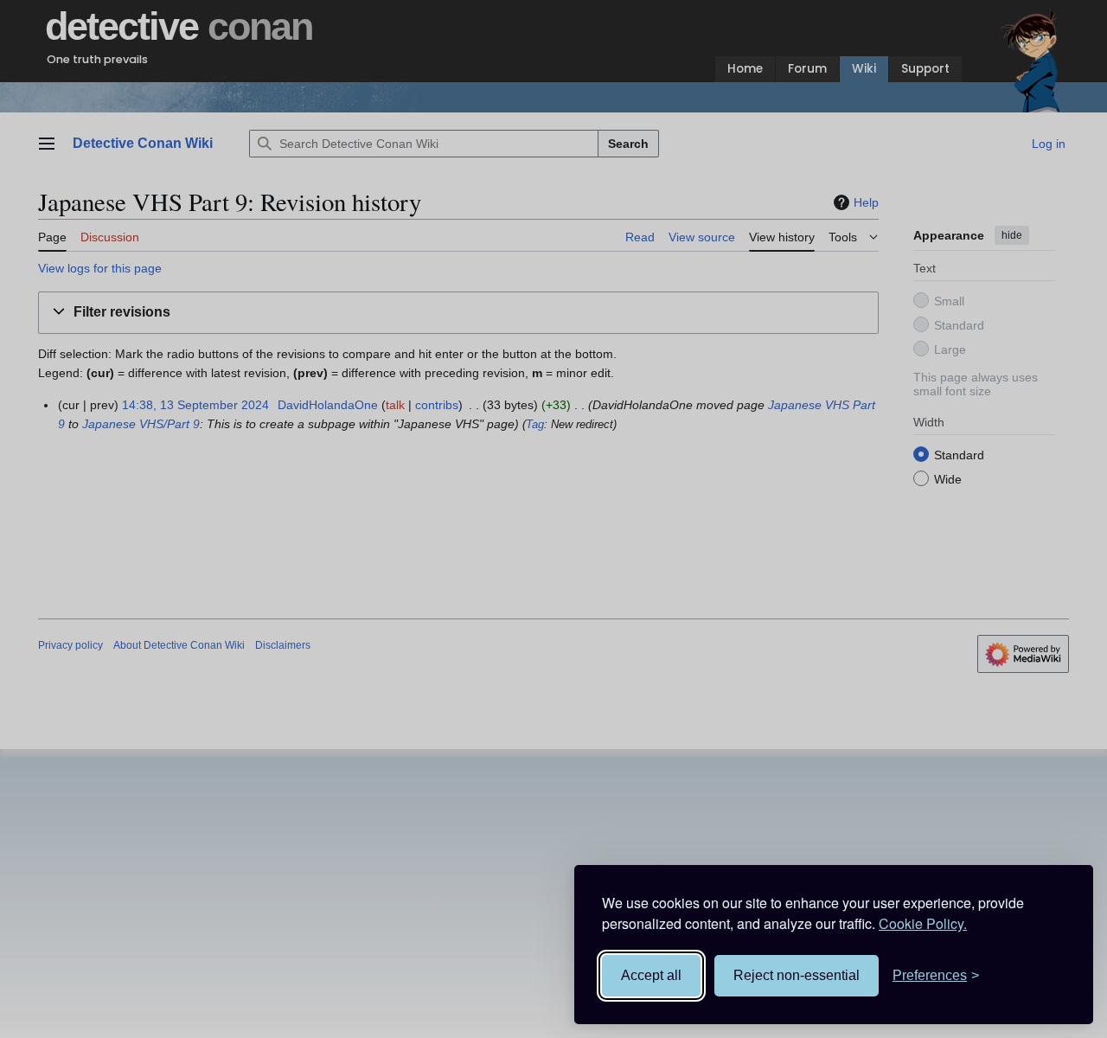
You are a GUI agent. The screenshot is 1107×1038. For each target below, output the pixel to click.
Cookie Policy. (923, 923)
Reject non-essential (796, 975)
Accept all (651, 975)
